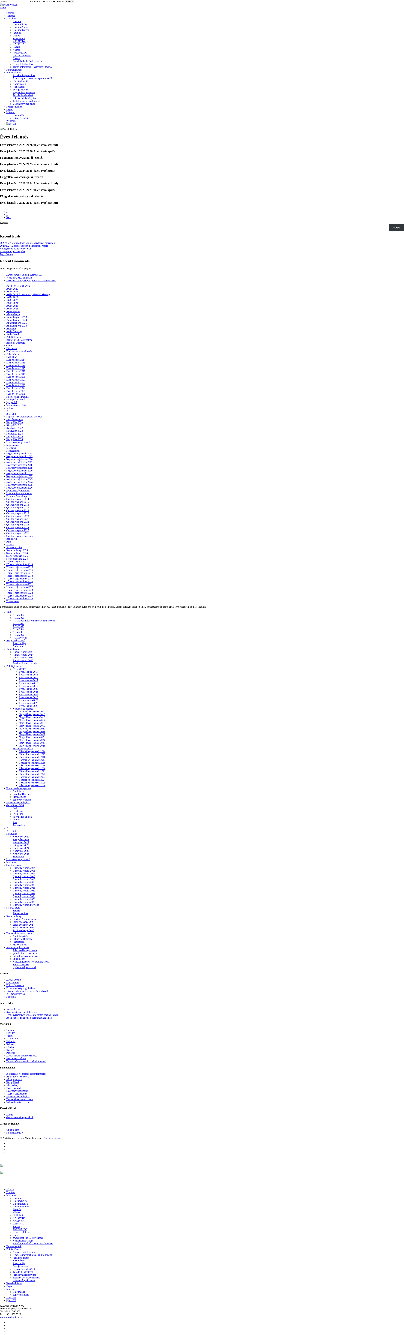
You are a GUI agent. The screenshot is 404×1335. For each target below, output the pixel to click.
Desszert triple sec (22, 1232)
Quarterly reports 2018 (17, 510)
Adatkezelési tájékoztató (18, 286)
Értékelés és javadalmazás (19, 351)
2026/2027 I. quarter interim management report (24, 245)
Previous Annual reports (18, 496)
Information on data (16, 405)
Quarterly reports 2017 (17, 507)
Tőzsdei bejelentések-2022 (19, 587)
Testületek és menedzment (19, 933)
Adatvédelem (13, 1009)
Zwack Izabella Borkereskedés (21, 1055)
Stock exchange (14, 916)
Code (9, 345)
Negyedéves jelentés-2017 (19, 462)
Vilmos (9, 1035)
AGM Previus (13, 311)
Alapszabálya (13, 314)
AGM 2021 (12, 291)
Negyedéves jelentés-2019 (19, 467)
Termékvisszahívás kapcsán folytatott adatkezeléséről (32, 1015)
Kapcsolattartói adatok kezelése (22, 1012)
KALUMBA (19, 1218)
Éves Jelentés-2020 (15, 376)
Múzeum (10, 1289)
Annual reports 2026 (16, 325)
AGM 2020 (12, 288)
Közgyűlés (11, 833)
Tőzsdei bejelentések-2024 (19, 592)
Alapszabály (12, 1085)
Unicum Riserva (21, 1206)
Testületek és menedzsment (19, 1099)
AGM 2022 (12, 297)
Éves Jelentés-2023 (15, 385)
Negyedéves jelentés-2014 (19, 453)
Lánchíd (10, 1047)
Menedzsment (13, 450)
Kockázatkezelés (14, 419)
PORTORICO (20, 1229)
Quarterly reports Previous (19, 536)
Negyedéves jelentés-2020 (19, 470)
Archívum (11, 328)
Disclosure (11, 348)
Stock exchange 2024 (17, 553)
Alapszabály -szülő (15, 640)
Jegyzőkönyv (6, 254)
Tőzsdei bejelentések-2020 (19, 581)
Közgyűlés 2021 (14, 425)
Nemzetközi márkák (16, 1058)
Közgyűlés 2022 (14, 428)
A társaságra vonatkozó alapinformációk (26, 1073)
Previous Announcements (19, 493)
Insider (9, 408)
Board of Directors (15, 342)
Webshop (11, 1297)
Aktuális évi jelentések (17, 1076)
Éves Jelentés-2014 (15, 359)
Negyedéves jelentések (17, 1090)
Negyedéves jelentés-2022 (19, 476)
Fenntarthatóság (14, 1246)
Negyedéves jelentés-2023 (19, 479)
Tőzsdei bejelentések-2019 (19, 578)
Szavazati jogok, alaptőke (12, 251)
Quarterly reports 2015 (17, 502)
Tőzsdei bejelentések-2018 (19, 575)
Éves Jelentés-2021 (15, 379)
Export (9, 1286)
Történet (10, 1192)
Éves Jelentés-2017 (15, 368)
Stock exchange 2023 (17, 550)
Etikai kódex (12, 354)
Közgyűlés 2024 (14, 433)
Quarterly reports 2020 (17, 516)
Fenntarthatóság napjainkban (20, 988)
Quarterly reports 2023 (17, 524)
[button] (3, 7)
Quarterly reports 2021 (17, 519)
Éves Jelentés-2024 (15, 388)
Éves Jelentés (19, 669)
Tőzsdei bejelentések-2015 (19, 567)
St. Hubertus (12, 1038)
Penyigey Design (52, 1138)
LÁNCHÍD (18, 1223)
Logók (9, 1114)
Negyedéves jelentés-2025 (19, 484)
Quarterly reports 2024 (17, 527)
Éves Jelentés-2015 (15, 362)
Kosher (10, 1050)
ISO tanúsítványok (15, 994)
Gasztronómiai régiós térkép (20, 1117)
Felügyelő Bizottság (16, 399)
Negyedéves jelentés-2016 (19, 459)
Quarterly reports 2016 (17, 504)
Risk (8, 541)
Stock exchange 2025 (17, 556)
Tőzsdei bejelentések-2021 (19, 584)
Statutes (10, 544)
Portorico (10, 1052)
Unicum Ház (12, 1129)
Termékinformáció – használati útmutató (26, 1061)
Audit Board (12, 334)
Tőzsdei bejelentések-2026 (19, 598)
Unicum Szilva (20, 1201)
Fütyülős (10, 1033)
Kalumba (10, 1041)
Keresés (4, 222)
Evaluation (11, 357)
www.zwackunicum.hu (11, 1317)
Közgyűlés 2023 (14, 430)
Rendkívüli (11, 538)
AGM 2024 (12, 303)
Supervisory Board (15, 561)
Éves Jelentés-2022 (15, 382)
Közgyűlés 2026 (14, 439)
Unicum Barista (20, 1203)
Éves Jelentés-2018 (15, 371)
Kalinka (10, 1044)
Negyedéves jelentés (23, 708)
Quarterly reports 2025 (17, 530)
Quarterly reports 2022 (17, 521)
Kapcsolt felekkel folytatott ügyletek (24, 416)
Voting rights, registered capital (15, 248)
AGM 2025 (12, 305)
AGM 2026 (12, 308)
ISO (8, 411)
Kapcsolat (11, 996)
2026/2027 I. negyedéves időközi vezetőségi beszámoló (27, 243)
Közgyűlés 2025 (14, 436)
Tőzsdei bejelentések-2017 (19, 573)
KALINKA (18, 1220)
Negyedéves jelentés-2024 (19, 482)
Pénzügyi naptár (14, 1079)
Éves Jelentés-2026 (15, 394)
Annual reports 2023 (16, 317)
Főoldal (10, 1189)
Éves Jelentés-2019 (15, 374)
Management (12, 445)
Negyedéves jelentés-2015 (19, 456)
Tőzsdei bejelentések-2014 (19, 564)
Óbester (16, 1235)
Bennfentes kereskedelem (19, 340)
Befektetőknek (13, 1249)
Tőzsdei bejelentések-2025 (19, 595)
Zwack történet (13, 979)
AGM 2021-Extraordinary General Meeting (28, 294)
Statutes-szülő (13, 907)
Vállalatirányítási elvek (17, 947)
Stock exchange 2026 (17, 558)
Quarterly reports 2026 (17, 533)
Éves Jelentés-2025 (15, 391)
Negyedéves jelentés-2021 (19, 473)
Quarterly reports (14, 865)
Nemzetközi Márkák (23, 1240)
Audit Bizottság (14, 331)
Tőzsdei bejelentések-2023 (19, 590)
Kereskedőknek (14, 1283)
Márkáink (11, 448)
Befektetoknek (13, 337)
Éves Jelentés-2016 (15, 365)
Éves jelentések (14, 1088)
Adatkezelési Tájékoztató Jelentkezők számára (29, 1017)
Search (69, 1)
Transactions (12, 601)
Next (8, 217)
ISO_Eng (11, 413)
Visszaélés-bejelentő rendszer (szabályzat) (27, 991)
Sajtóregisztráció (14, 1132)
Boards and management (18, 788)
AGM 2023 (12, 300)
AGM (9, 612)
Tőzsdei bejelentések (23, 748)
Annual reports (13, 649)
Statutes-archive (14, 547)
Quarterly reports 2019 (17, 513)
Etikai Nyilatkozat (15, 985)
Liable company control (18, 442)
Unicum (10, 1030)
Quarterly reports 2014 (17, 499)
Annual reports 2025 (16, 322)
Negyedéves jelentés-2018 (19, 465)
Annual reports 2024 (16, 320)
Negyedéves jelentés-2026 (19, 487)
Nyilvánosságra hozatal (18, 490)
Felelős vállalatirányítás (18, 396)
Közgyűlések (12, 1082)
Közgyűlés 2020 (14, 422)
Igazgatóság (12, 402)
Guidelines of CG (15, 805)
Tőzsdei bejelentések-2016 (19, 570)
